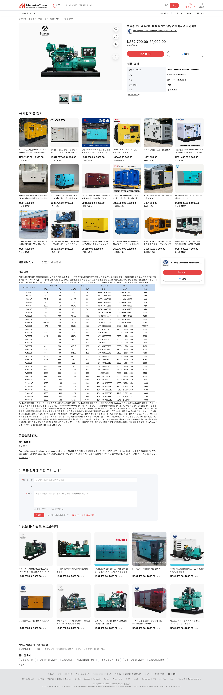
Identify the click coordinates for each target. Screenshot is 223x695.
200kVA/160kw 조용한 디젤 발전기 (146, 569)
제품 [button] (58, 5)
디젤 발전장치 (68, 18)
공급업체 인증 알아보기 (133, 674)
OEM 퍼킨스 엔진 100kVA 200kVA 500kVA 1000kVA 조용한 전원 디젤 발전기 (33, 151)
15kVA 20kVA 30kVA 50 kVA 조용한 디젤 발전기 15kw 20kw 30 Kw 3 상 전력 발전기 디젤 (96, 197)
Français (68, 679)
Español (78, 679)
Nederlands (146, 679)
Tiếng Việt (181, 679)
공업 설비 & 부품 (35, 18)
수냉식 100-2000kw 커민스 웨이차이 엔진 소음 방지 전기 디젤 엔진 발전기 (127, 197)
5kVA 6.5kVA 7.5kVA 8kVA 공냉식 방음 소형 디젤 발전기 (126, 151)
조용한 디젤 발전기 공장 (109, 660)
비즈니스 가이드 (158, 674)
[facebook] (169, 674)
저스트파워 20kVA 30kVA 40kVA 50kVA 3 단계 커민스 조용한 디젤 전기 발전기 (127, 243)
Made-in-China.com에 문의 (102, 674)
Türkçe (172, 679)
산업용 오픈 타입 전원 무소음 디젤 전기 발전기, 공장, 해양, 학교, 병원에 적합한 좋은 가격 (111, 571)
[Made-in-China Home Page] (33, 5)
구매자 (163, 13)
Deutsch (87, 679)
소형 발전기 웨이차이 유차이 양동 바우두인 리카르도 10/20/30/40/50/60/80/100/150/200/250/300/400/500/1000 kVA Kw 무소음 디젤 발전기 (189, 197)
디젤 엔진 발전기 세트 (48, 660)
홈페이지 (22, 18)
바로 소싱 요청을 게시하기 (84, 515)
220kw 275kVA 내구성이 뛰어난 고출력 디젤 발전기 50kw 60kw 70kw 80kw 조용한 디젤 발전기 (33, 243)
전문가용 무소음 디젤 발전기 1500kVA (34, 621)
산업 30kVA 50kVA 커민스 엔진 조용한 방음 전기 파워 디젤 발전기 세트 (96, 151)
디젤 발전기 (67, 660)
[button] (166, 5)
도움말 (177, 13)
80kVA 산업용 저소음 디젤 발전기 (157, 149)
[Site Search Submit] (174, 5)
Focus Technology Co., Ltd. (114, 684)
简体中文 (41, 679)
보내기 (39, 515)
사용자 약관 (68, 674)
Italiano (106, 679)
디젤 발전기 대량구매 (157, 660)
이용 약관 (162, 686)
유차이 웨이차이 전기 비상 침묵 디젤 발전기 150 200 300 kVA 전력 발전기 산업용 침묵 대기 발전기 (189, 243)
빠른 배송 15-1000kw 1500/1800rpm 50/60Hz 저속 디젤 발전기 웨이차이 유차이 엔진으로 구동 (35, 571)
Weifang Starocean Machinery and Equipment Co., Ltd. (155, 30)
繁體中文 (50, 679)
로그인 (201, 7)
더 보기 (22, 665)
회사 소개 (51, 674)
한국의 (128, 679)
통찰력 (147, 674)
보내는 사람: (28, 479)
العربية (136, 679)
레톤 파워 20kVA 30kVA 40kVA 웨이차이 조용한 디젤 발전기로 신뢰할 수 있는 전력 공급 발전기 (189, 151)
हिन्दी (154, 679)
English (31, 679)
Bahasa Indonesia (194, 679)
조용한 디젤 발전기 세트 (134, 660)
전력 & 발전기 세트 (52, 18)
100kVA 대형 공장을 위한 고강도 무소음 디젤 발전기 (158, 196)
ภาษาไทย (163, 679)
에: (32, 486)
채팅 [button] (187, 54)
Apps (189, 13)
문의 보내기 (145, 54)
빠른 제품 (118, 674)
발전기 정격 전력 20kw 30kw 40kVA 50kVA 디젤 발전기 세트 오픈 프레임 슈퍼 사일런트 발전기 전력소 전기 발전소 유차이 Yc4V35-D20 (64, 243)
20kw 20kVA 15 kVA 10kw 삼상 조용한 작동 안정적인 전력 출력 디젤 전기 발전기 (157, 243)
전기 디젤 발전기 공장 (86, 660)
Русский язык (117, 679)
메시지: (30, 493)
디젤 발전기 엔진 (27, 660)
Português (96, 679)
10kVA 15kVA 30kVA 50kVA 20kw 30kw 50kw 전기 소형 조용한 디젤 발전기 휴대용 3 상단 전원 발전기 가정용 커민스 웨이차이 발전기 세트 (63, 197)
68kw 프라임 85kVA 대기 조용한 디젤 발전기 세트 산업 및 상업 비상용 (33, 196)
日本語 (59, 679)
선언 (59, 674)
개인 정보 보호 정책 (83, 674)
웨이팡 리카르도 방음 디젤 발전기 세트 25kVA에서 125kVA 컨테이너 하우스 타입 (63, 151)
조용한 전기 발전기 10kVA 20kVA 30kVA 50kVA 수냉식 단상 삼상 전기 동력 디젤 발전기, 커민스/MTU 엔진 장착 (96, 243)
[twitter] (174, 674)
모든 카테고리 (27, 13)
